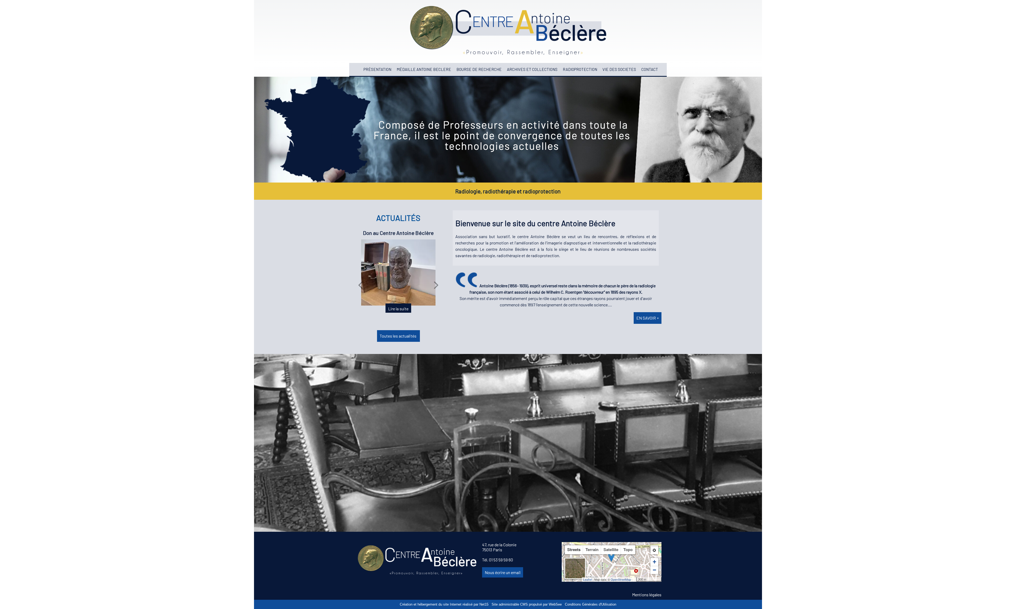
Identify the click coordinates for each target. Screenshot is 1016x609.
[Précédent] (360, 285)
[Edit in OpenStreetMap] (634, 579)
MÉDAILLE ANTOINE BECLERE (424, 69)
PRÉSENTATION (377, 69)
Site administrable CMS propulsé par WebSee (527, 604)
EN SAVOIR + (647, 317)
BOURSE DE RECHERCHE (479, 69)
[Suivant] (436, 285)
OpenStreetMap (621, 579)
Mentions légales (646, 594)
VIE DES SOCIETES (619, 69)
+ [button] (654, 561)
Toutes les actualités (398, 335)
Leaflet (587, 579)
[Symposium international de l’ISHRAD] (398, 278)
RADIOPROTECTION (580, 69)
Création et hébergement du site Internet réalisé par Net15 (444, 604)
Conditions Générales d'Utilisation (590, 604)
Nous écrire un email (502, 572)
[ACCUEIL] (358, 69)
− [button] (654, 570)
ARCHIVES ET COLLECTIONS (532, 69)
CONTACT (649, 69)
